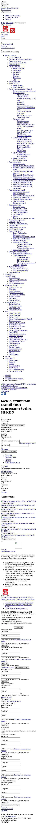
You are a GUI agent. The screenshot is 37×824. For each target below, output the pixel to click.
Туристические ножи (24, 139)
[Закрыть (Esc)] (1, 727)
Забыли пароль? (6, 697)
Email (3, 687)
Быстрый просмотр (7, 503)
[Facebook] (5, 393)
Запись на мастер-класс (27, 443)
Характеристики (6, 472)
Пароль (4, 691)
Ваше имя (4, 631)
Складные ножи (23, 121)
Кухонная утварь (19, 207)
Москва (4, 6)
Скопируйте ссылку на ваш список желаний (16, 623)
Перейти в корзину (7, 667)
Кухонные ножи (23, 95)
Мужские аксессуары (20, 268)
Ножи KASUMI (18, 68)
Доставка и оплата (7, 597)
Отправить (5, 645)
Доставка (4, 492)
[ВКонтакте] (2, 393)
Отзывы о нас (11, 599)
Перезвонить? (6, 12)
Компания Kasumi (15, 287)
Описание (4, 466)
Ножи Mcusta (17, 85)
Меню (3, 2)
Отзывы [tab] (8, 461)
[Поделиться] (4, 727)
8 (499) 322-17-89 (7, 23)
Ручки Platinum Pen (20, 233)
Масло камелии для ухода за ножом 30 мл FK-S (17, 513)
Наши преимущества (8, 551)
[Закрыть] (1, 541)
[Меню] (1, 50)
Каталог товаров (7, 52)
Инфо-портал (13, 360)
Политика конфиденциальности (16, 608)
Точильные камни (23, 257)
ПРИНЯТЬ (5, 822)
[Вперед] (4, 729)
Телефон (4, 635)
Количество (5, 445)
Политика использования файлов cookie (19, 603)
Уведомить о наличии (8, 507)
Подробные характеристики (10, 441)
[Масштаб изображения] (8, 727)
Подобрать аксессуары (9, 451)
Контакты (31, 599)
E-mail (3, 715)
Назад (16, 52)
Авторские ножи (19, 164)
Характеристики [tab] (11, 457)
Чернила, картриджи (24, 244)
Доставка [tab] (8, 459)
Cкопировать (19, 627)
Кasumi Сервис (14, 278)
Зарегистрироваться (14, 701)
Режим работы (6, 10)
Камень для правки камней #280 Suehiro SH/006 (17, 505)
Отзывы (3, 549)
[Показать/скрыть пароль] (21, 693)
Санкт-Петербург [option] (13, 8)
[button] (5, 391)
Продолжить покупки (21, 667)
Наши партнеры (21, 599)
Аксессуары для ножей (21, 192)
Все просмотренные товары (10, 805)
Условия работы (14, 304)
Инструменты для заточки (22, 253)
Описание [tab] (8, 455)
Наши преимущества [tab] (12, 462)
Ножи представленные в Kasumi (24, 91)
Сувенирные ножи (23, 154)
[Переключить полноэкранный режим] (6, 727)
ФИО (3, 758)
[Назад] (1, 729)
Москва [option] (4, 8)
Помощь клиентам (20, 597)
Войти (3, 701)
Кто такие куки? (10, 816)
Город (3, 767)
